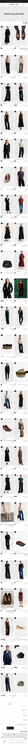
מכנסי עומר (25, 105)
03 (16, 75)
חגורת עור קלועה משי (10, 356)
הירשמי (10, 728)
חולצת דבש (12, 77)
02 (4, 75)
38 (17, 46)
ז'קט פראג (25, 328)
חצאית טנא (25, 468)
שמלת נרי (25, 272)
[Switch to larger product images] (23, 22)
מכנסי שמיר (12, 384)
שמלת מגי (25, 244)
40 (15, 46)
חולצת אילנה (25, 300)
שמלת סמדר (25, 412)
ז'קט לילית (12, 553)
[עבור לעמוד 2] (18, 702)
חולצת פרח (25, 77)
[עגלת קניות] (2, 4)
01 (5, 75)
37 (18, 46)
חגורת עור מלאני (24, 667)
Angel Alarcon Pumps (8, 440)
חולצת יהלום (25, 496)
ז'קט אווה (12, 667)
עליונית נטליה (11, 48)
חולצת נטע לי (25, 440)
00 (6, 75)
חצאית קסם (12, 244)
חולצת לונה (12, 582)
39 (16, 46)
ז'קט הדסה (12, 300)
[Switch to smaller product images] (26, 22)
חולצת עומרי (11, 328)
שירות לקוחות (24, 710)
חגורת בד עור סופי (10, 188)
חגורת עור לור (24, 695)
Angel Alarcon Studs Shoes (22, 554)
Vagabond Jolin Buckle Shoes (23, 49)
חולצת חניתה (11, 161)
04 (15, 75)
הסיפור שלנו (25, 719)
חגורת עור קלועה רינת (10, 272)
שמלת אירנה (11, 496)
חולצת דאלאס (24, 216)
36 (19, 46)
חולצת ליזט (25, 356)
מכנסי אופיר (11, 639)
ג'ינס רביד (25, 582)
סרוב (13, 741)
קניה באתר (25, 715)
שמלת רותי (12, 468)
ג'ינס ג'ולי (25, 161)
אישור (22, 741)
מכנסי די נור (25, 610)
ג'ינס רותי (12, 412)
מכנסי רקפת (11, 105)
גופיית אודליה (11, 695)
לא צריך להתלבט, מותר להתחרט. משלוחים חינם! (14, 1)
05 (14, 75)
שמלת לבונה (11, 216)
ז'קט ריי (25, 524)
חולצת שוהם (11, 133)
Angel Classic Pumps (22, 639)
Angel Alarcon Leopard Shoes (10, 611)
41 (14, 46)
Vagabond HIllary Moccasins (9, 525)
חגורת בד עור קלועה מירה (22, 384)
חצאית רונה (25, 133)
